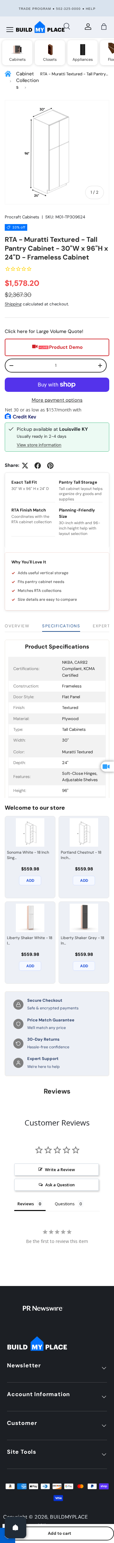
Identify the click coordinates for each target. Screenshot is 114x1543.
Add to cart (59, 1533)
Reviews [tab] (25, 1204)
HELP (91, 8)
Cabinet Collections (27, 80)
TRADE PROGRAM (35, 8)
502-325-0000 (68, 8)
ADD (30, 880)
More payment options (57, 400)
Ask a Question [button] (60, 1185)
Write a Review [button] (60, 1169)
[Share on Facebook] (37, 465)
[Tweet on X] (25, 465)
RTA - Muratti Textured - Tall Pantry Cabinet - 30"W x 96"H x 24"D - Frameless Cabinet (73, 74)
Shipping (13, 304)
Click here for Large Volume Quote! (44, 331)
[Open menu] (9, 29)
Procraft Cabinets (22, 217)
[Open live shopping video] (107, 767)
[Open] (15, 1527)
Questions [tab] (65, 1204)
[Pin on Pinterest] (50, 465)
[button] (104, 27)
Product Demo (66, 347)
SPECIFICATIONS (61, 626)
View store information (39, 445)
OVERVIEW (17, 626)
